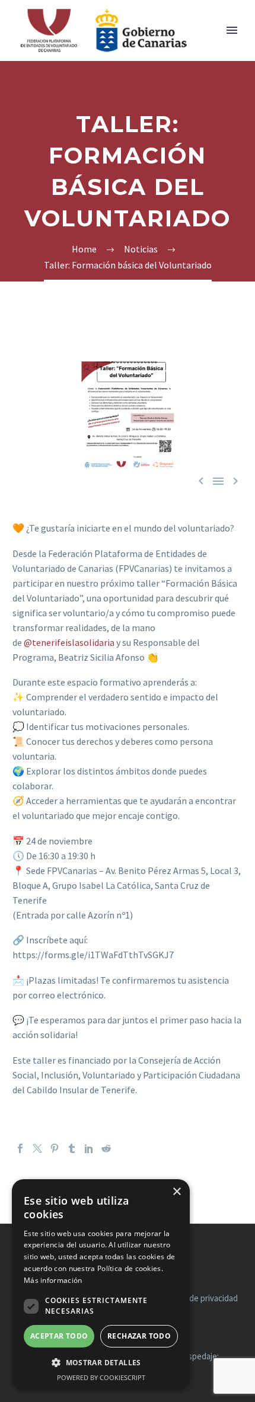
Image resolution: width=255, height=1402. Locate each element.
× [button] (176, 1191)
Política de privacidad (199, 1298)
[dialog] (101, 1284)
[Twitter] (37, 1148)
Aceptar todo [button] (59, 1336)
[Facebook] (20, 1148)
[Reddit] (106, 1148)
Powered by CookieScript (101, 1377)
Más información (53, 1280)
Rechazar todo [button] (139, 1336)
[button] (101, 1362)
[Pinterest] (54, 1148)
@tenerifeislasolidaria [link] (69, 642)
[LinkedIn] (89, 1148)
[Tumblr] (71, 1148)
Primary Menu (232, 30)
